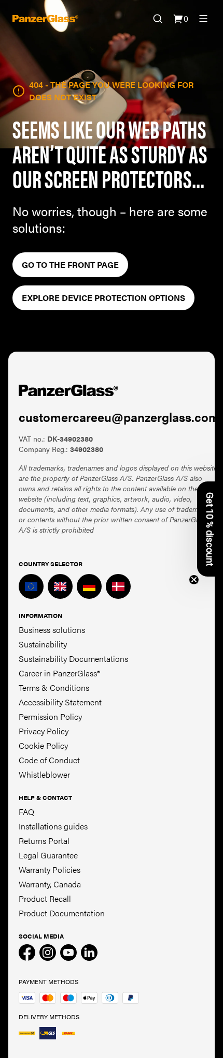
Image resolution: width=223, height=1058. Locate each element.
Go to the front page (70, 264)
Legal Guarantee (48, 855)
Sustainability (43, 644)
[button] (210, 529)
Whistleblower (44, 774)
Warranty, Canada (50, 884)
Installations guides (53, 826)
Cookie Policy (43, 745)
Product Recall (45, 898)
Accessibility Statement (60, 702)
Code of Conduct (49, 760)
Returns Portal (44, 841)
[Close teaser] (194, 580)
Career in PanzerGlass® (59, 673)
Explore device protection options (103, 298)
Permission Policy (50, 716)
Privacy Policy (43, 731)
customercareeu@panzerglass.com (119, 417)
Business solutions (52, 630)
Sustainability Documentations (73, 658)
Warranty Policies (49, 869)
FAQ (26, 812)
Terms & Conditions (54, 687)
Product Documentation (62, 913)
